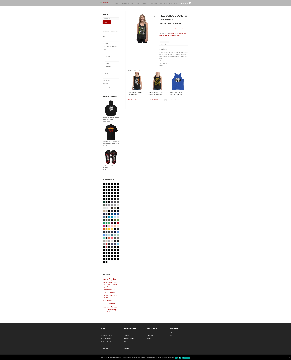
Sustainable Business (106, 338)
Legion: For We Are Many (169, 38)
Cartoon (105, 282)
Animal (105, 279)
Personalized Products (106, 335)
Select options (145, 100)
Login (171, 335)
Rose (104, 304)
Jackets (106, 76)
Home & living (163, 3)
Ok (176, 357)
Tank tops (171, 33)
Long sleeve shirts (109, 59)
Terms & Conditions (151, 332)
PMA (110, 297)
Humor (112, 293)
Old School (106, 297)
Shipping (126, 341)
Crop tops (107, 56)
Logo (104, 295)
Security (149, 338)
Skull (112, 306)
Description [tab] (164, 42)
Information (127, 332)
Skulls (115, 307)
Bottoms (106, 70)
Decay (107, 284)
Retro (116, 301)
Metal (107, 295)
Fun (108, 287)
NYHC (115, 295)
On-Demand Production (106, 341)
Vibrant (104, 313)
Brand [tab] (171, 42)
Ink (116, 293)
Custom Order (104, 345)
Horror (107, 293)
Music (111, 295)
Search (190, 3)
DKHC (110, 284)
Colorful (110, 282)
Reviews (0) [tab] (178, 42)
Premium (107, 300)
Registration (173, 332)
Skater (104, 307)
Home (116, 3)
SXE (106, 312)
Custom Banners (173, 3)
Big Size (112, 279)
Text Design (115, 312)
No (180, 357)
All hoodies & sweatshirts (110, 46)
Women (138, 3)
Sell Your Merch (104, 348)
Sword (173, 35)
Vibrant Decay (108, 313)
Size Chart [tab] (164, 44)
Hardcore (107, 289)
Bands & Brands (125, 3)
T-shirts (107, 63)
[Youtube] (188, 3)
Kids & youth (145, 3)
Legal (148, 341)
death (104, 284)
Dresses (106, 73)
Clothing (105, 36)
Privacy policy (186, 357)
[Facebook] (181, 3)
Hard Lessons (115, 290)
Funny (111, 287)
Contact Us (126, 348)
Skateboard (112, 304)
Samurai (170, 35)
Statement (105, 310)
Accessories (154, 3)
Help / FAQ (126, 345)
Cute (114, 282)
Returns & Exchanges (129, 338)
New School (180, 33)
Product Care (127, 335)
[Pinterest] (186, 3)
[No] (289, 357)
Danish (116, 282)
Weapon (178, 35)
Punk (113, 301)
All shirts (106, 50)
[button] (154, 16)
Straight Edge (112, 310)
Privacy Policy (150, 335)
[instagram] (184, 3)
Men (132, 3)
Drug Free (105, 287)
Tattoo (109, 312)
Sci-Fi (107, 303)
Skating (108, 307)
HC (103, 293)
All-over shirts (108, 53)
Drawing (115, 284)
